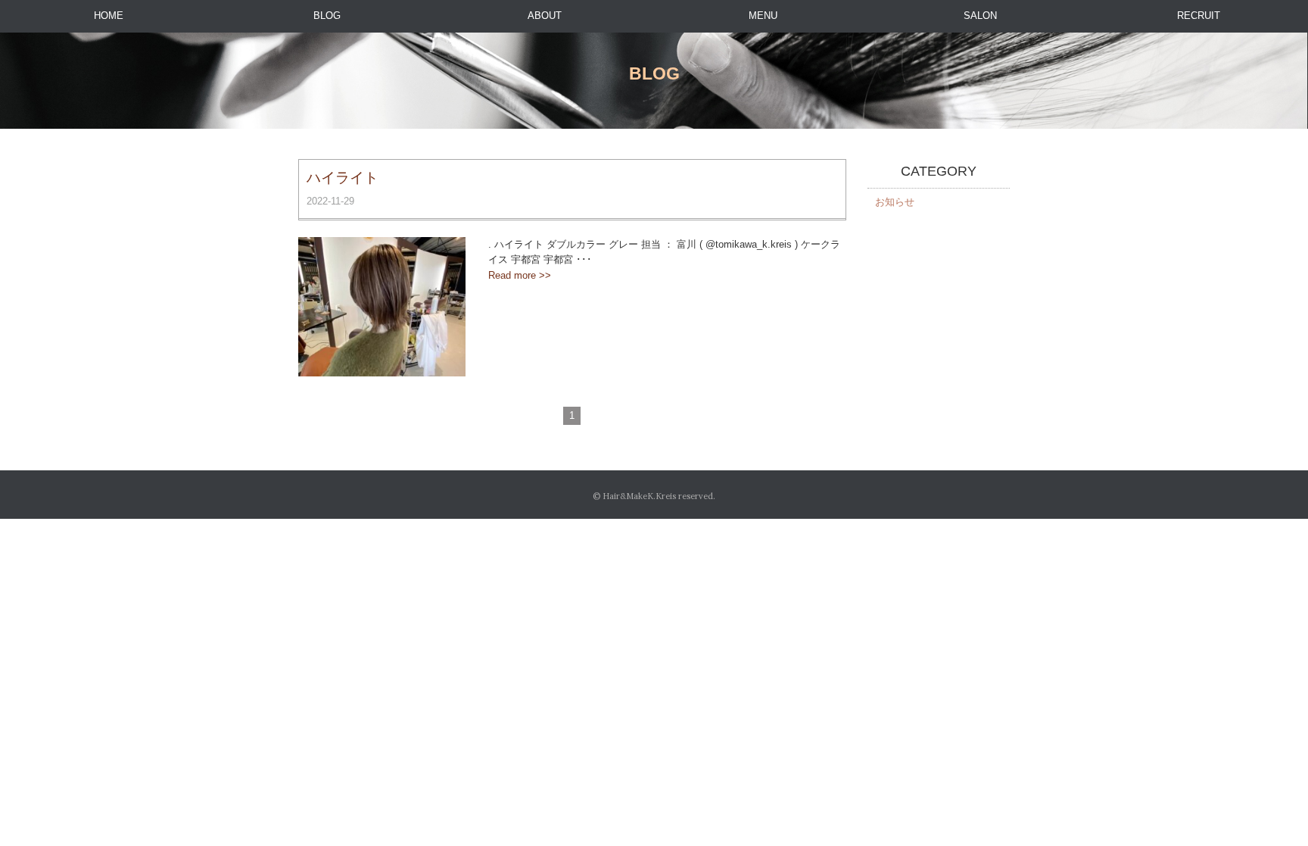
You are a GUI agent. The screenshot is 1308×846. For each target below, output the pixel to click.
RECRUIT (1198, 15)
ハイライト (342, 178)
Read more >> (519, 275)
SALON (980, 15)
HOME (108, 15)
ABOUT (545, 15)
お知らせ (894, 202)
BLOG (327, 15)
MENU (763, 15)
